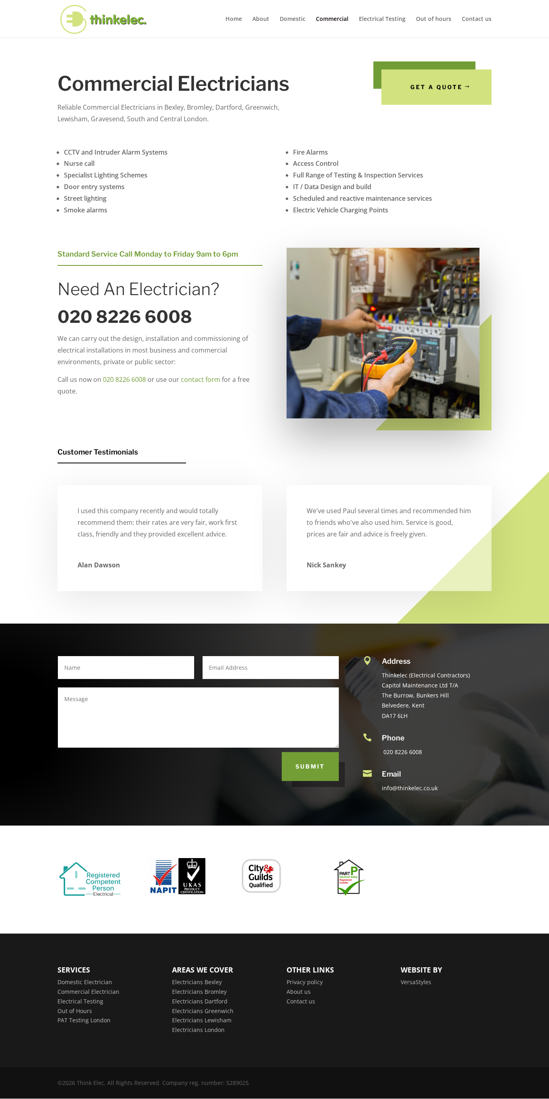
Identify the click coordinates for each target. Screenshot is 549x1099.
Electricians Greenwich (203, 1011)
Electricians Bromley (199, 991)
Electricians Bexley (197, 982)
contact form (200, 379)
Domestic (292, 19)
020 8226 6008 (124, 379)
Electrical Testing (382, 19)
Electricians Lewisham (201, 1020)
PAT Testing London (84, 1020)
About (260, 19)
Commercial (332, 19)
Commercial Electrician (88, 991)
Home (233, 19)
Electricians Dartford (199, 1001)
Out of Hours (74, 1011)
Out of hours (433, 19)
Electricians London (198, 1030)
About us (299, 991)
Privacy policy (305, 982)
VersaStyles (416, 982)
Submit (310, 766)
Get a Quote (436, 87)
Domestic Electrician (84, 982)
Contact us (477, 19)
